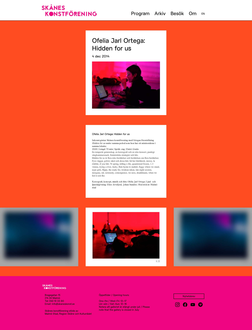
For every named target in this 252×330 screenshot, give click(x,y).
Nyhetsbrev (189, 296)
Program (140, 13)
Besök (177, 13)
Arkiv (160, 13)
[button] (2, 237)
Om (192, 13)
